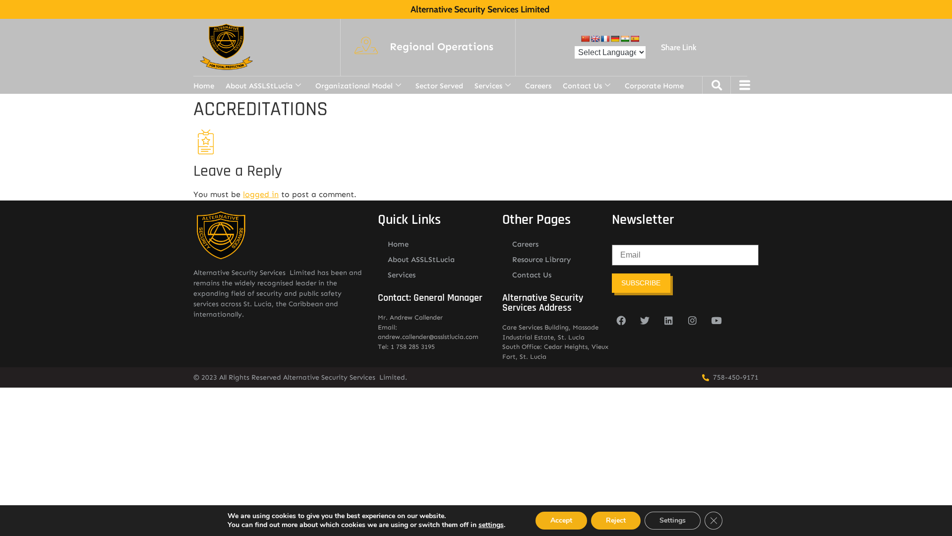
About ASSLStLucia (259, 85)
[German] (614, 39)
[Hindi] (624, 39)
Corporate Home (654, 85)
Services (488, 85)
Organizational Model (354, 85)
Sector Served (439, 85)
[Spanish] (634, 39)
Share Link (678, 47)
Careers (538, 85)
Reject (616, 520)
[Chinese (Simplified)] (585, 39)
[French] (604, 39)
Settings (672, 520)
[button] (441, 47)
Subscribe (640, 283)
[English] (595, 39)
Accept (561, 520)
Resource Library (541, 259)
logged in (261, 194)
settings (491, 525)
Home (203, 85)
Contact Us (582, 85)
